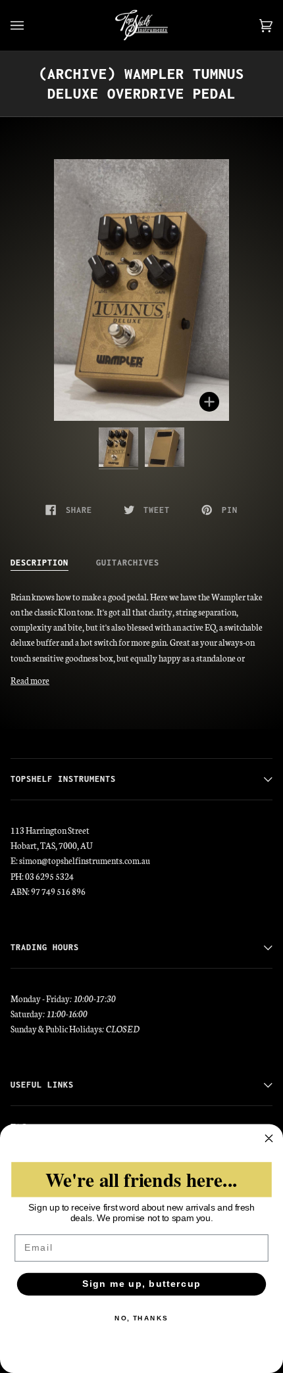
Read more (30, 680)
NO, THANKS (141, 1318)
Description (39, 562)
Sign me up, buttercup (141, 1284)
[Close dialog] (269, 1138)
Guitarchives (127, 562)
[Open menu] (30, 25)
